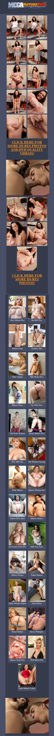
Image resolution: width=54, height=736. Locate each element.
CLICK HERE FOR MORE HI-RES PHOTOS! (27, 279)
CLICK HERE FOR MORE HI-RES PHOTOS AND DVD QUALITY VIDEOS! (26, 147)
